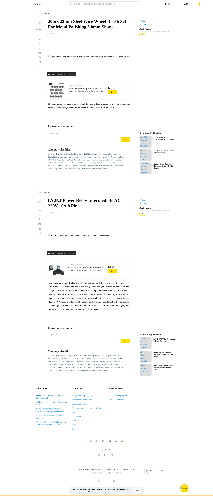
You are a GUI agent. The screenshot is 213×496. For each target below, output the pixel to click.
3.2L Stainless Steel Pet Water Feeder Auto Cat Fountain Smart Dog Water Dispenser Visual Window (83, 163)
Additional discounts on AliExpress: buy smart (52, 403)
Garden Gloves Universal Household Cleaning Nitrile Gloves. (163, 166)
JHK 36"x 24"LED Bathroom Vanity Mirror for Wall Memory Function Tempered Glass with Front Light (85, 160)
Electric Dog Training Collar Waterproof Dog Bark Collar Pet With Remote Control (77, 169)
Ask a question (78, 416)
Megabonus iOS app (80, 404)
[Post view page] (146, 142)
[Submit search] (136, 3)
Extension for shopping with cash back (87, 408)
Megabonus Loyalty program (83, 395)
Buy (112, 92)
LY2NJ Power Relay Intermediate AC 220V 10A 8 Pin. (163, 139)
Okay (136, 491)
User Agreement (98, 473)
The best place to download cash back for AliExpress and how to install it (52, 423)
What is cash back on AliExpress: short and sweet (51, 416)
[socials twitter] (113, 457)
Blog (74, 425)
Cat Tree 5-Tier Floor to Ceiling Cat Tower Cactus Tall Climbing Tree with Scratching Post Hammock (84, 154)
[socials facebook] (106, 457)
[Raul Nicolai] (144, 22)
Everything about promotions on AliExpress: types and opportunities (50, 410)
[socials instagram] (100, 457)
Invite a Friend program (117, 395)
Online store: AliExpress (75, 85)
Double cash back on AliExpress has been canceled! (50, 396)
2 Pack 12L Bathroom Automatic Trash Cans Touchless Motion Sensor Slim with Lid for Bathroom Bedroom (86, 157)
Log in (168, 4)
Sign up (187, 4)
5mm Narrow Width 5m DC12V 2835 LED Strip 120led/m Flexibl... (165, 368)
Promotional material (116, 400)
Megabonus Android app (82, 400)
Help (74, 412)
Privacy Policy (115, 473)
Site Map (75, 429)
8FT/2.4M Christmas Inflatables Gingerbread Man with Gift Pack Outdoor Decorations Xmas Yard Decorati (85, 166)
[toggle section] (54, 432)
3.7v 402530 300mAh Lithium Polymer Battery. (164, 152)
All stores (76, 421)
